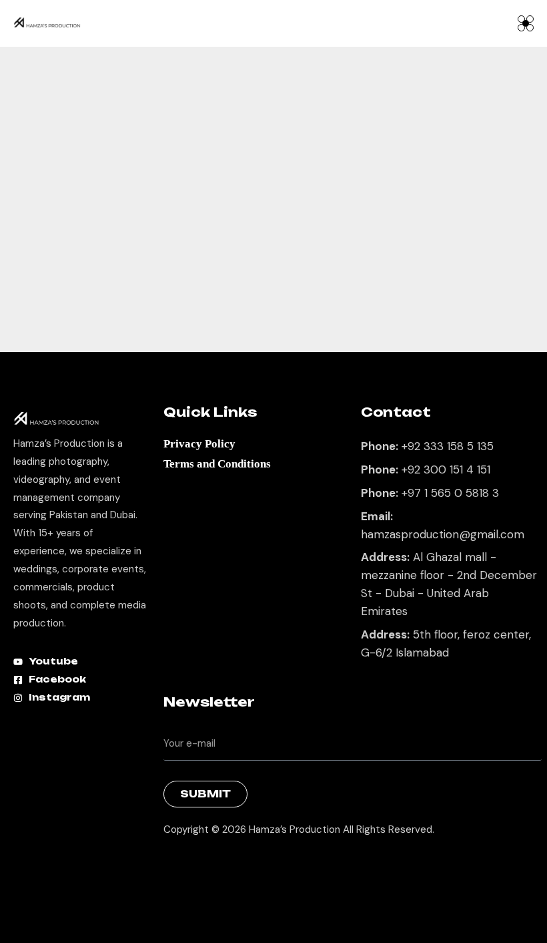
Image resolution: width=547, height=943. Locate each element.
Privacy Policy (199, 443)
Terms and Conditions (217, 463)
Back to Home (266, 313)
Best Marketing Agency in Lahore (173, 863)
